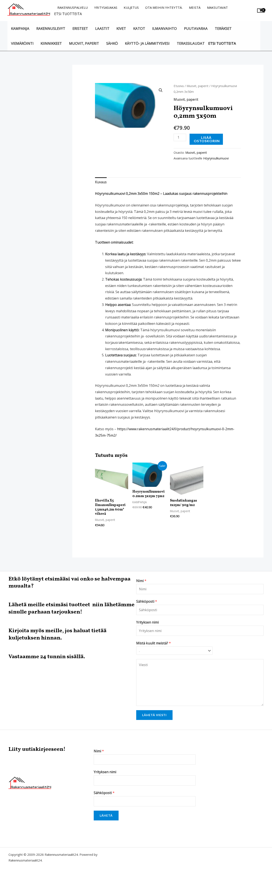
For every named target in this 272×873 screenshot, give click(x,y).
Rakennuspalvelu (72, 7)
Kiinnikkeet (51, 43)
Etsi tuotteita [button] (68, 13)
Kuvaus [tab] (101, 182)
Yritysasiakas (105, 7)
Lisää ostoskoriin (207, 139)
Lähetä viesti (154, 715)
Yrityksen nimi (147, 622)
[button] (160, 90)
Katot (139, 28)
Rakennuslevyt (50, 28)
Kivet (121, 28)
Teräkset (223, 28)
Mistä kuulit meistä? (153, 643)
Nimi (141, 580)
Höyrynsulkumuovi (216, 158)
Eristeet (80, 28)
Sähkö (112, 43)
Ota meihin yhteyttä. (164, 7)
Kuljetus (131, 7)
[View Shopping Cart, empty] (261, 11)
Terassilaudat (191, 43)
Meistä (195, 7)
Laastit (102, 28)
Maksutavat (217, 7)
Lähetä (106, 815)
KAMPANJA (20, 28)
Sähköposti (146, 601)
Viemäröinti (22, 43)
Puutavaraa (196, 28)
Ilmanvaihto (164, 28)
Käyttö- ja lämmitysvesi (147, 43)
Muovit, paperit (84, 43)
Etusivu (179, 86)
